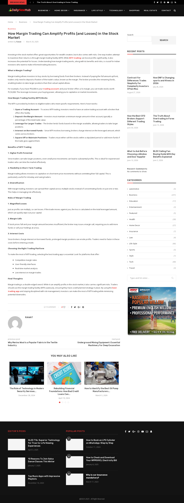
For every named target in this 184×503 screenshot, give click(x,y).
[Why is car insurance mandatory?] (74, 479)
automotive (152, 189)
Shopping (134, 10)
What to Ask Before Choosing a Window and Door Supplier (137, 154)
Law (152, 237)
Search (130, 34)
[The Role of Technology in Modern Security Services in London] (26, 373)
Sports (152, 249)
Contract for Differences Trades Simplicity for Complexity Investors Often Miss (138, 83)
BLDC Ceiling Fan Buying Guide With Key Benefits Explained (164, 154)
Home (10, 22)
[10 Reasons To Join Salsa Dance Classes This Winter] (16, 463)
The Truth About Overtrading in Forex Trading (57, 2)
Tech (152, 261)
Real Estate (150, 10)
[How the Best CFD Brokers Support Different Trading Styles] (138, 104)
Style (152, 255)
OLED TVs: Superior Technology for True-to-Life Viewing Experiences (44, 443)
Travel (152, 268)
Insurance (79, 10)
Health (152, 219)
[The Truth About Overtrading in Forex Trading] (164, 104)
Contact (166, 10)
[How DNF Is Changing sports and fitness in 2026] (164, 66)
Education (152, 201)
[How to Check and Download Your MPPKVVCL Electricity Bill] (74, 462)
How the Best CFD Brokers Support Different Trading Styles (136, 120)
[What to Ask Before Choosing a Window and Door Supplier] (138, 140)
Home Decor (60, 10)
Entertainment (152, 207)
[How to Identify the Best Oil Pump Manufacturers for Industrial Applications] (101, 373)
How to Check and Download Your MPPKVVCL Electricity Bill (101, 459)
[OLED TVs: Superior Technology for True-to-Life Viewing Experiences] (16, 444)
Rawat (18, 41)
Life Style (97, 10)
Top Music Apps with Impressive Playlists (44, 477)
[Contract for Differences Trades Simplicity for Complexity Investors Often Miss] (138, 66)
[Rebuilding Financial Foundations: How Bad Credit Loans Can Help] (64, 373)
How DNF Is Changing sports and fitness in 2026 (163, 81)
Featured (152, 213)
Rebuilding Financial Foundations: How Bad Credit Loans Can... (64, 391)
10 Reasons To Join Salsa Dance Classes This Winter (41, 460)
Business (43, 10)
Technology (116, 10)
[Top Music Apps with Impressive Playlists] (16, 480)
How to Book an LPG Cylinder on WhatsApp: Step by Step (100, 441)
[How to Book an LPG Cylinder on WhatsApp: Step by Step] (74, 444)
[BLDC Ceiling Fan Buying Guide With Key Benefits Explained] (164, 140)
